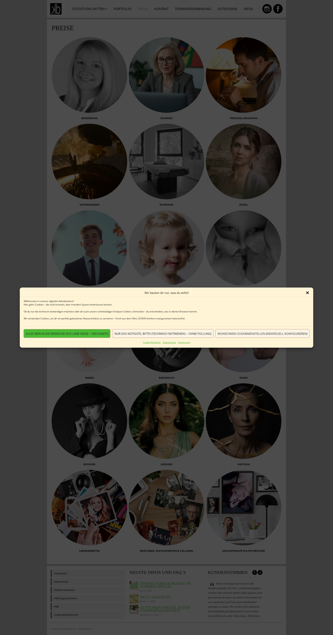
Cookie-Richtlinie (152, 342)
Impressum (184, 342)
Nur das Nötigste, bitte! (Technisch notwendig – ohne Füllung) (162, 333)
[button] (307, 293)
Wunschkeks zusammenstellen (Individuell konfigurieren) (262, 333)
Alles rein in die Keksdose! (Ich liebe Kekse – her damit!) (67, 333)
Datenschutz (169, 342)
